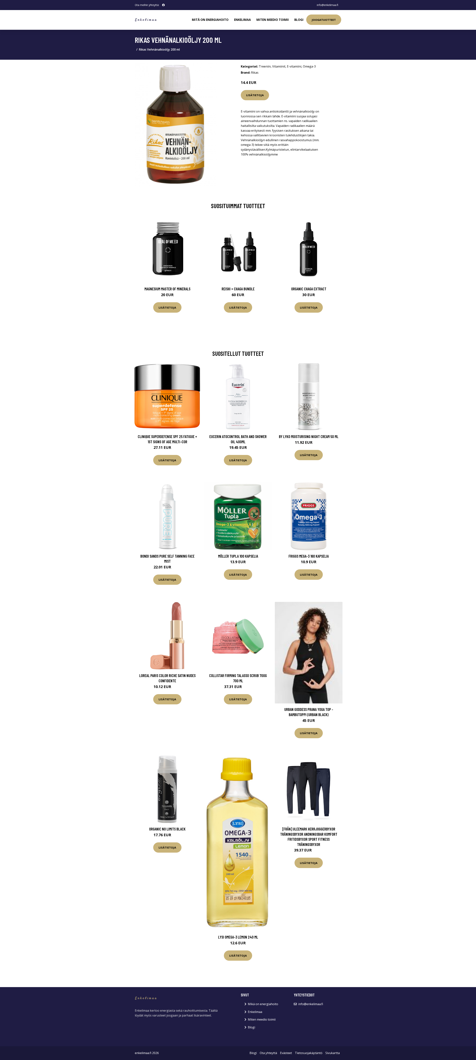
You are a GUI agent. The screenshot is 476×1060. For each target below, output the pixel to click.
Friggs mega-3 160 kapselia (309, 556)
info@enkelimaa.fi (327, 5)
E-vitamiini (294, 66)
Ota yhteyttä (268, 1053)
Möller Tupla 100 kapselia (238, 556)
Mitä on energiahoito (210, 20)
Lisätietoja (255, 95)
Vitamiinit (278, 66)
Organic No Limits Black (167, 829)
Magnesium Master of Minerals (167, 288)
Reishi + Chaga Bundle (238, 288)
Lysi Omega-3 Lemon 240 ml (238, 937)
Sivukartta (332, 1053)
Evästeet (286, 1053)
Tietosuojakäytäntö (308, 1053)
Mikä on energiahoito (263, 1004)
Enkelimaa (242, 20)
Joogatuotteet (324, 20)
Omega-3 (309, 66)
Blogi (298, 20)
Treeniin (265, 66)
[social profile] (163, 5)
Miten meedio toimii (272, 20)
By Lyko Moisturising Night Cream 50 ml (308, 436)
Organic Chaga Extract (308, 288)
